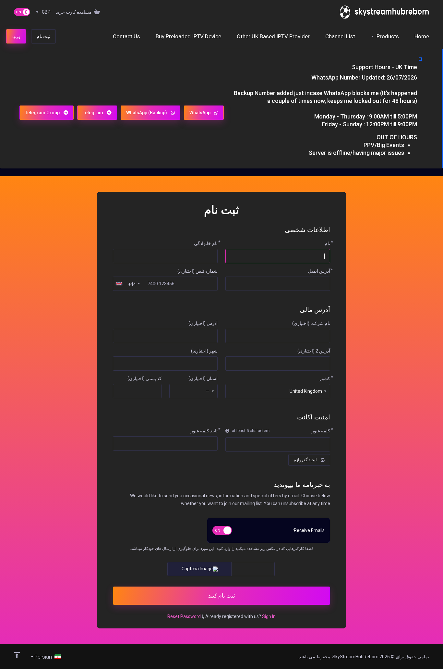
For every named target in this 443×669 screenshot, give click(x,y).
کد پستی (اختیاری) (144, 378)
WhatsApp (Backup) (146, 112)
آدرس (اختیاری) (203, 323)
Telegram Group (42, 112)
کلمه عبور (321, 430)
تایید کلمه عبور (204, 430)
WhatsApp (199, 112)
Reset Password (184, 616)
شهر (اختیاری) (204, 350)
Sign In (269, 616)
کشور (324, 378)
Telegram (93, 112)
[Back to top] (17, 655)
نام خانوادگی (206, 243)
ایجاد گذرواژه (305, 459)
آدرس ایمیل (319, 271)
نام (327, 243)
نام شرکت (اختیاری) (311, 323)
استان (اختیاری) (203, 378)
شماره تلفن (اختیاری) (197, 271)
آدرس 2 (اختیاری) (313, 350)
